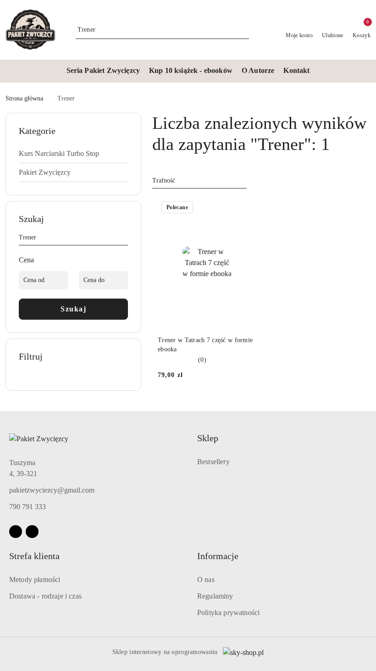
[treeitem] (73, 153)
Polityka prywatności (228, 612)
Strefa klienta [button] (34, 556)
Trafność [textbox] (163, 180)
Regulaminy (215, 596)
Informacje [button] (217, 556)
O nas (206, 579)
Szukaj (73, 309)
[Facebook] (15, 531)
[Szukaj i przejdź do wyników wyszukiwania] (243, 30)
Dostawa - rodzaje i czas (45, 596)
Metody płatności (35, 579)
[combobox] (199, 181)
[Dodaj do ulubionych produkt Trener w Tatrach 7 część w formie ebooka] (245, 208)
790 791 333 (27, 506)
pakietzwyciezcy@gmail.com (51, 490)
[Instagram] (32, 531)
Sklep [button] (207, 438)
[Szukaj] (124, 239)
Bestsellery (213, 462)
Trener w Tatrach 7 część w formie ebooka (205, 345)
